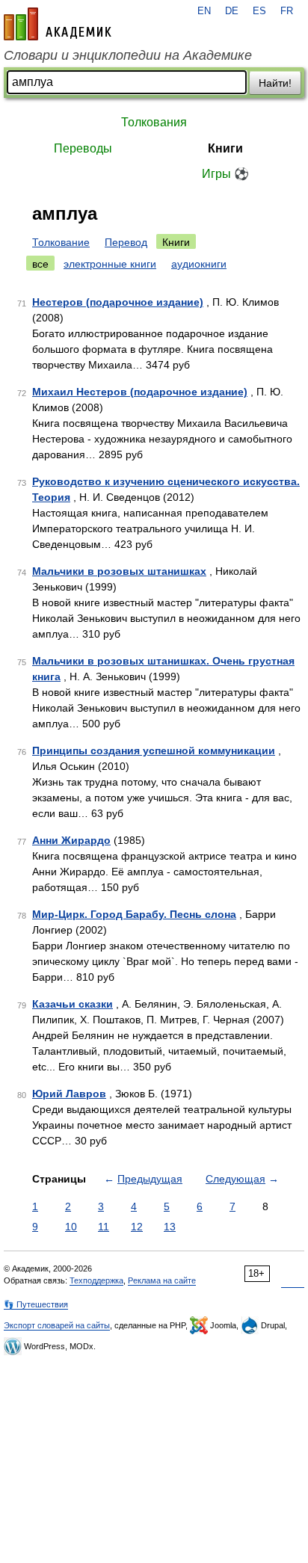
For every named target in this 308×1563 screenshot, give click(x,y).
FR (286, 11)
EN (204, 11)
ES (259, 11)
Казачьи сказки (72, 1004)
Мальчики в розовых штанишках (119, 571)
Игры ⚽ (225, 173)
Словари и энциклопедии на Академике (128, 55)
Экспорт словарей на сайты (57, 1325)
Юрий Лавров (69, 1094)
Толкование (61, 242)
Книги (225, 148)
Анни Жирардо (71, 840)
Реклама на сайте (162, 1280)
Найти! (275, 83)
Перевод (126, 242)
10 (71, 1227)
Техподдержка (96, 1280)
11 (103, 1227)
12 (137, 1227)
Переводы (83, 148)
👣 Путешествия (36, 1304)
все (40, 264)
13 (170, 1227)
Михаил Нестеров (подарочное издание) (139, 392)
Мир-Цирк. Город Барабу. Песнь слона (134, 914)
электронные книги (110, 264)
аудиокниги (199, 264)
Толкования (154, 122)
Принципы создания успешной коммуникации (153, 750)
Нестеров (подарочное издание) (117, 302)
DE (231, 11)
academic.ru (57, 23)
